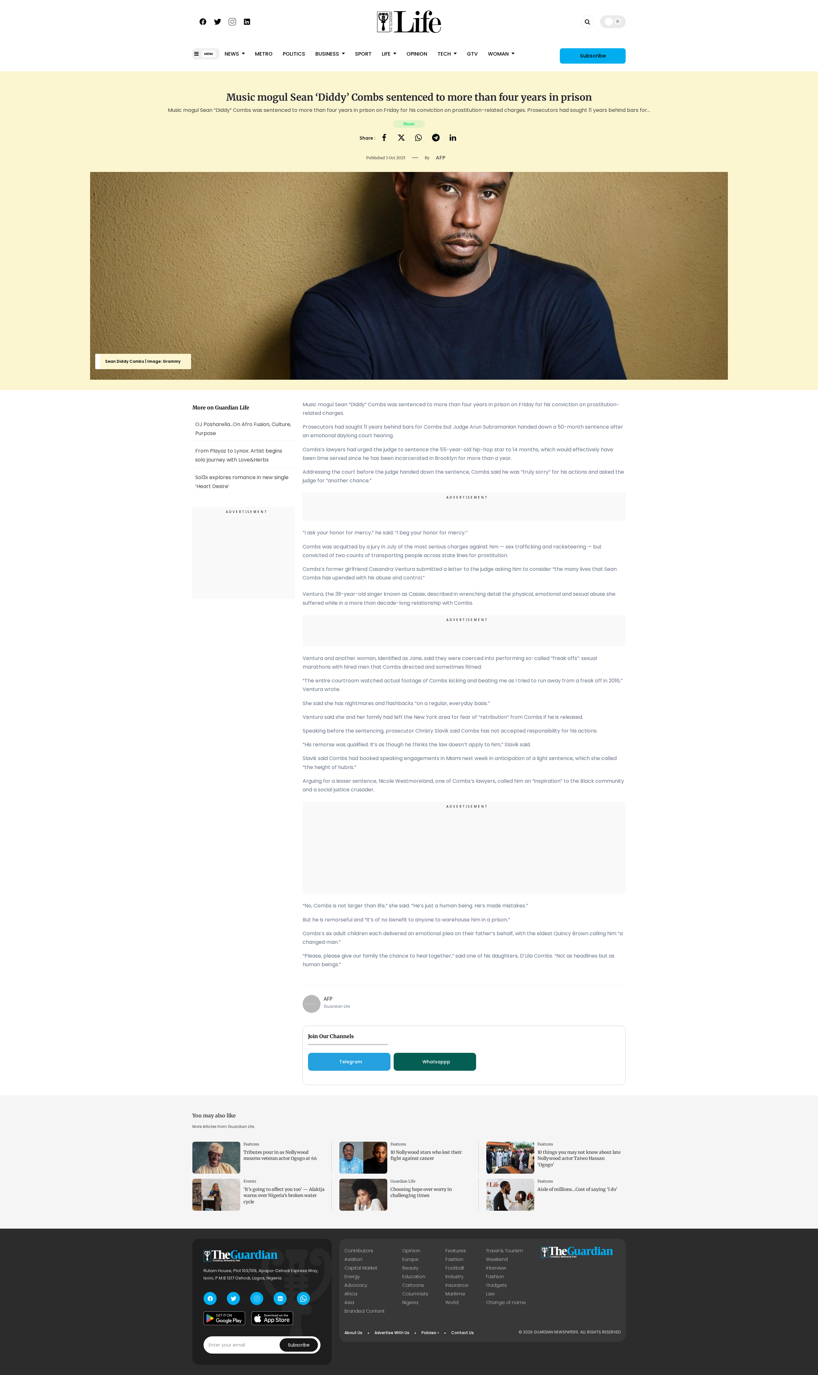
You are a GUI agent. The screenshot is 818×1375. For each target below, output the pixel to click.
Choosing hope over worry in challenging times (421, 1192)
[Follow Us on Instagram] (232, 21)
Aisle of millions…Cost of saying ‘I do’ (577, 1189)
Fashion (454, 1259)
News (232, 54)
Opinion (416, 54)
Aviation (353, 1259)
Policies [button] (428, 1332)
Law (490, 1294)
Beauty (410, 1268)
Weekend (497, 1259)
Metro (264, 54)
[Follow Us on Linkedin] (247, 21)
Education (413, 1276)
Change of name (506, 1302)
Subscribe (593, 55)
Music (409, 123)
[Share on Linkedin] (453, 138)
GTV (472, 54)
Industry (454, 1276)
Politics (294, 54)
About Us (353, 1332)
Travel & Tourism (504, 1250)
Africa (350, 1294)
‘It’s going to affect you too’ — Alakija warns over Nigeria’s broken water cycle (284, 1195)
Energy (352, 1276)
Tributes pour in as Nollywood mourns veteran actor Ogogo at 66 (280, 1155)
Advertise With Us (391, 1332)
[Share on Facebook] (384, 138)
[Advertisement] (244, 554)
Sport (363, 54)
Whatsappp (436, 1062)
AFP (328, 998)
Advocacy (355, 1285)
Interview (496, 1268)
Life (387, 54)
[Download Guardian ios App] (272, 1318)
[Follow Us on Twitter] (217, 21)
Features (251, 1144)
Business (327, 54)
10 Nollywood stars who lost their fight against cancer (426, 1155)
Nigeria (410, 1302)
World (452, 1302)
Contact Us (462, 1332)
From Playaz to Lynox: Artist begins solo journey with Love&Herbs (238, 455)
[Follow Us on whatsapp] (303, 1298)
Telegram (350, 1062)
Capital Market (360, 1268)
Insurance (456, 1285)
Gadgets (496, 1285)
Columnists (415, 1294)
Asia (349, 1302)
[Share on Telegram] (436, 138)
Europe (410, 1259)
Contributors (358, 1250)
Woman (499, 54)
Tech (444, 54)
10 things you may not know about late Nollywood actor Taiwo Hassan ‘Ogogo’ (579, 1158)
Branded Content (364, 1311)
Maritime (455, 1294)
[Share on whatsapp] (418, 138)
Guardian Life (402, 1181)
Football (454, 1268)
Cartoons (413, 1285)
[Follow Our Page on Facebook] (203, 21)
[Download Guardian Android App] (224, 1318)
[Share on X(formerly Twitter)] (401, 138)
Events (249, 1181)
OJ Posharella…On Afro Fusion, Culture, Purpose (243, 428)
